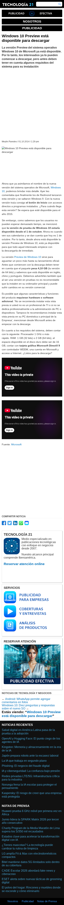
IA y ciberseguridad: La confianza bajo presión (31, 770)
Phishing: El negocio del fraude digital (26, 765)
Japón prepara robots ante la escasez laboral (30, 755)
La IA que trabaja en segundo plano (24, 760)
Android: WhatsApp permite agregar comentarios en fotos (26, 700)
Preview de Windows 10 (27, 257)
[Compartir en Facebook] (4, 523)
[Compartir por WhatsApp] (21, 523)
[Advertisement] (32, 104)
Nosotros (12, 901)
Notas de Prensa (47, 901)
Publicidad (28, 901)
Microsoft (16, 444)
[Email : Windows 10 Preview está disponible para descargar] (27, 523)
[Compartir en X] (9, 523)
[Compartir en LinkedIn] (15, 523)
